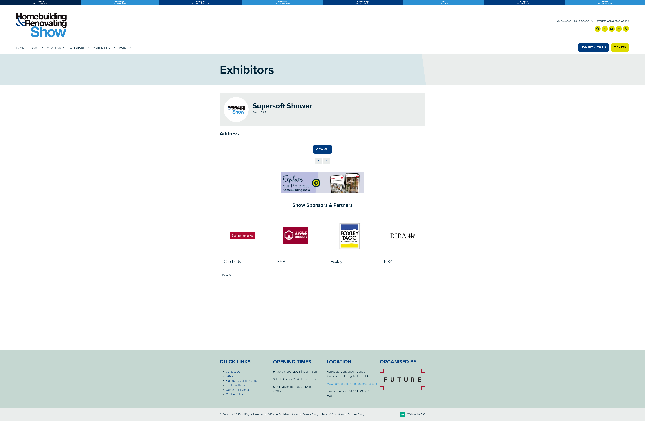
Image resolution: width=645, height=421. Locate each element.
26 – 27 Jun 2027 (605, 3)
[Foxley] (349, 242)
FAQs (229, 376)
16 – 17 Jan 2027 (363, 3)
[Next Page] (326, 161)
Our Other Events (237, 390)
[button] (593, 47)
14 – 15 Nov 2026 (282, 3)
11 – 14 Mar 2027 (443, 3)
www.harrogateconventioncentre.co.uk (352, 384)
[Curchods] (242, 242)
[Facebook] (598, 29)
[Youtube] (612, 29)
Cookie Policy (235, 394)
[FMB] (295, 242)
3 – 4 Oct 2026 (120, 3)
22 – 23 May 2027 (524, 3)
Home (20, 47)
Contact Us (233, 371)
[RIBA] (402, 242)
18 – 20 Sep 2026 (40, 3)
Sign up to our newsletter (242, 380)
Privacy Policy (310, 414)
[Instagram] (605, 29)
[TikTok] (619, 29)
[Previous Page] (318, 161)
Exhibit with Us (235, 385)
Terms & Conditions (333, 414)
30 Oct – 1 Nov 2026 (200, 3)
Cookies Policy (356, 414)
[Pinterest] (626, 29)
